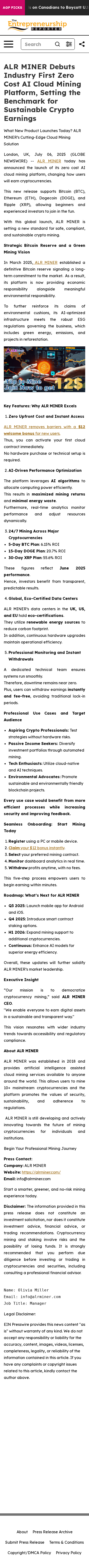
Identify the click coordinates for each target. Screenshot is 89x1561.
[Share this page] (82, 44)
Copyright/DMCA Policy (29, 1552)
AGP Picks (12, 7)
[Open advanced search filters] (69, 44)
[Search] (57, 44)
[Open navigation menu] (8, 44)
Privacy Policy (68, 1552)
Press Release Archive (53, 1531)
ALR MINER (49, 161)
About (22, 1531)
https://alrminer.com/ (41, 1172)
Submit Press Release (24, 1542)
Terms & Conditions (66, 1542)
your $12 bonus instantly (36, 847)
